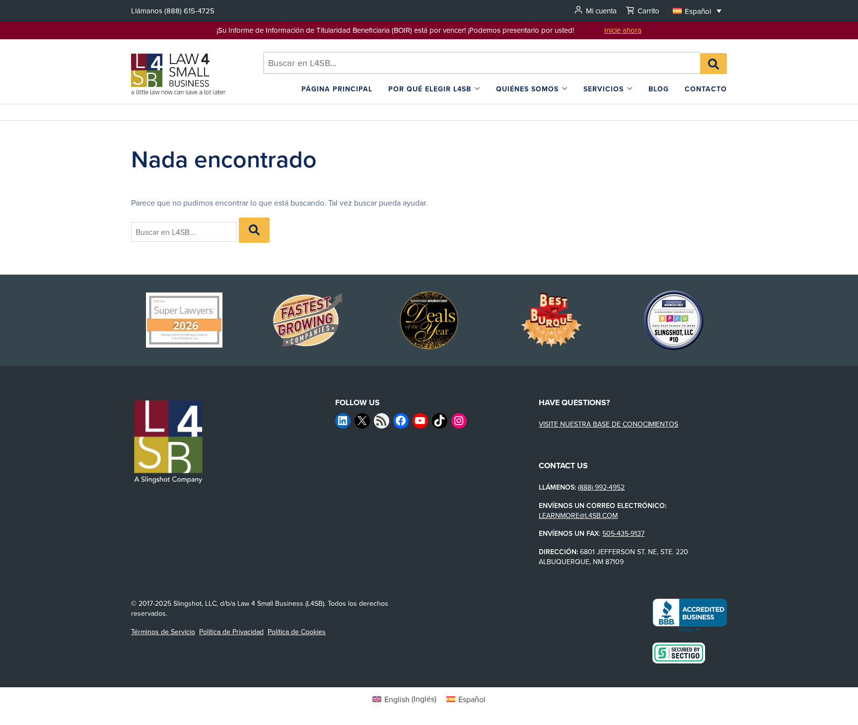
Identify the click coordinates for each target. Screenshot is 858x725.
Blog (658, 89)
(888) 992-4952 (601, 487)
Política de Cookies (297, 632)
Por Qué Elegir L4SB (429, 89)
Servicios (603, 89)
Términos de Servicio (163, 632)
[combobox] (481, 63)
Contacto (706, 89)
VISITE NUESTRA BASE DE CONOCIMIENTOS (608, 424)
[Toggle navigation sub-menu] (477, 88)
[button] (697, 10)
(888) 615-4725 (189, 10)
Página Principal (336, 89)
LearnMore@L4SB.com (578, 515)
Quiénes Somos (527, 89)
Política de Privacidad (231, 632)
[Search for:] (481, 63)
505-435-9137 (623, 533)
